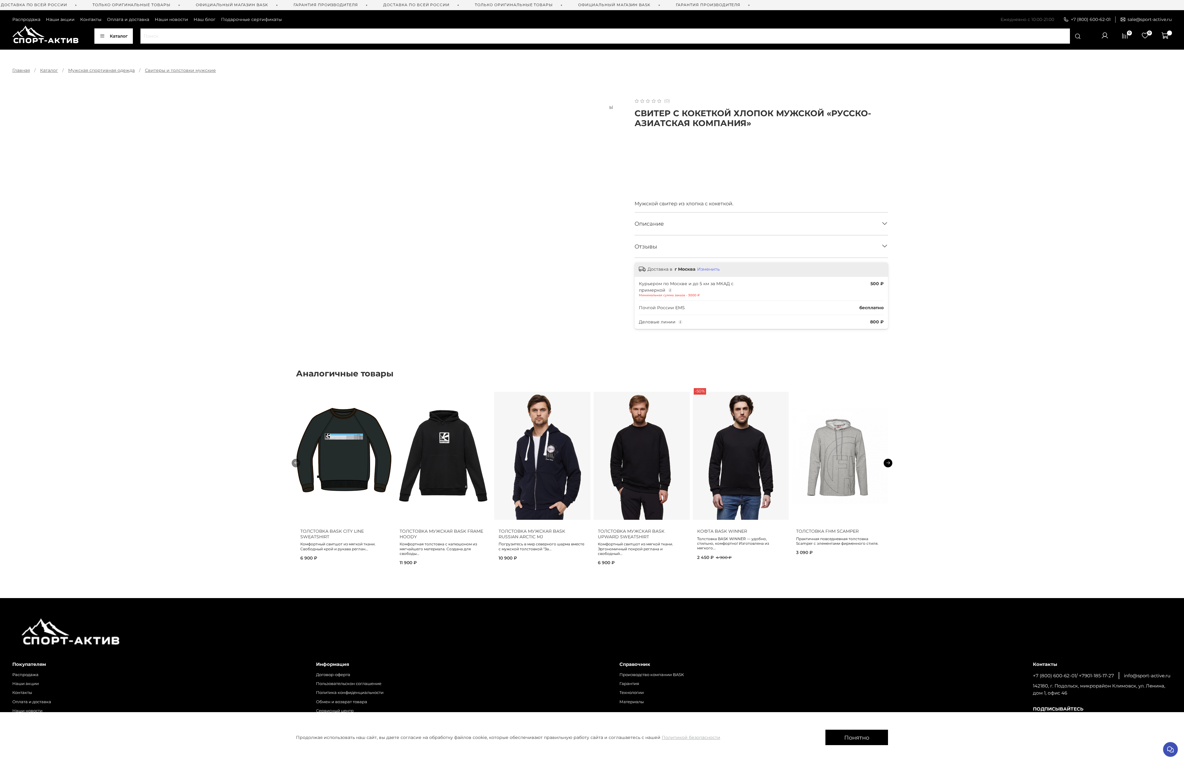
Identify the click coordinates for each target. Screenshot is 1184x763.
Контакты (90, 19)
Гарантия (629, 683)
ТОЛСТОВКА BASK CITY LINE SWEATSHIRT (332, 533)
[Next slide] (612, 97)
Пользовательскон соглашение (348, 683)
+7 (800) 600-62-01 (1091, 19)
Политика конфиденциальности (350, 692)
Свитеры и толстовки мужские (180, 70)
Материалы (631, 701)
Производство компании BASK (651, 674)
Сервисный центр (335, 710)
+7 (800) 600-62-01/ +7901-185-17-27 (1073, 676)
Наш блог (205, 19)
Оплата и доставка (128, 19)
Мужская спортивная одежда (101, 70)
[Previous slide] (304, 97)
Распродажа (26, 19)
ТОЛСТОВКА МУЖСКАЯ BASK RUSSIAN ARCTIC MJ (532, 533)
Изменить (708, 269)
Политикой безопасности (691, 737)
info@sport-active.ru (1147, 676)
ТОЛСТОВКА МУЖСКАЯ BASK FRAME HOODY (441, 533)
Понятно (856, 737)
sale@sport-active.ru (1150, 19)
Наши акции (60, 19)
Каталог (119, 36)
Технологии (631, 692)
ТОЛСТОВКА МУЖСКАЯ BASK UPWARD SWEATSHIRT (631, 533)
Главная (21, 70)
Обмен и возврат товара (341, 701)
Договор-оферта (333, 674)
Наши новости (171, 19)
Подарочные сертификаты (251, 19)
